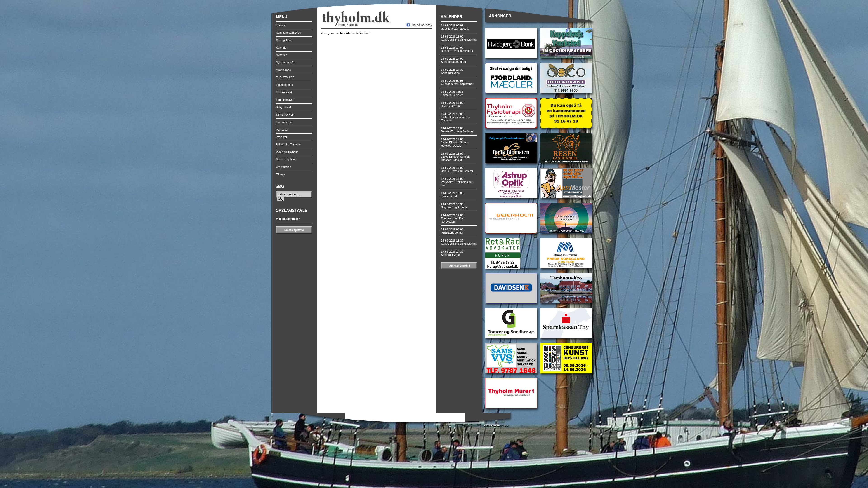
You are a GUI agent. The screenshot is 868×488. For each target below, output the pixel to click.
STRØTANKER (285, 114)
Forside (280, 25)
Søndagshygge (452, 71)
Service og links (285, 159)
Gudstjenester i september (457, 82)
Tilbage (280, 174)
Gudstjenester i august (455, 27)
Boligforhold (283, 107)
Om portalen (283, 167)
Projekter (281, 137)
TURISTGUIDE (285, 77)
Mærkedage (283, 70)
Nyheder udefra (285, 62)
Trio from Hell (452, 195)
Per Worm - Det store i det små (456, 182)
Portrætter (282, 129)
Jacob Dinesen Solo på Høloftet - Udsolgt (455, 142)
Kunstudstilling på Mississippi (459, 38)
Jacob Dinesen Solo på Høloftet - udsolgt (455, 157)
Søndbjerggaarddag (453, 60)
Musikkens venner (452, 231)
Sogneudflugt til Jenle (454, 206)
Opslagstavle (284, 40)
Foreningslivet (284, 99)
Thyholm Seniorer (452, 93)
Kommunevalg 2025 (288, 32)
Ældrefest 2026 (452, 104)
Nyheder (281, 55)
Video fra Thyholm (287, 152)
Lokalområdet (284, 85)
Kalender (281, 47)
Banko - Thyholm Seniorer (457, 49)
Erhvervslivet (284, 92)
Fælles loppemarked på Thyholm (455, 117)
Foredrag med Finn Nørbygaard (453, 218)
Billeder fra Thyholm (288, 144)
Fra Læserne (284, 122)
